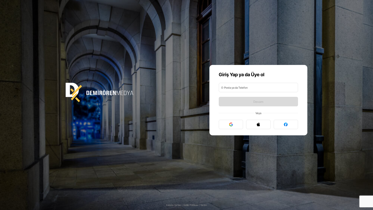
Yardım (203, 205)
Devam (258, 102)
